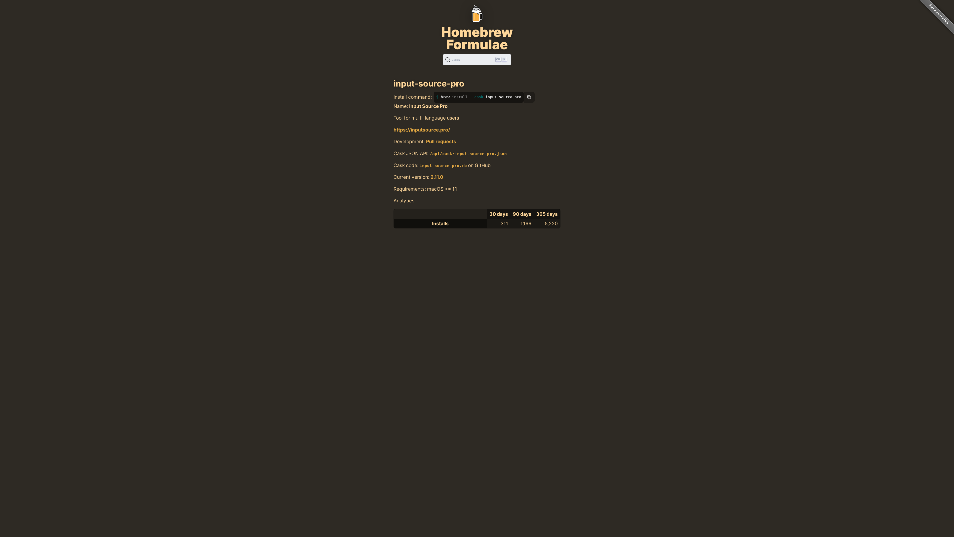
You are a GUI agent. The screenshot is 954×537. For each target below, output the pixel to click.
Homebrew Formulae (477, 38)
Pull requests (441, 141)
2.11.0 (437, 177)
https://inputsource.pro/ (422, 130)
